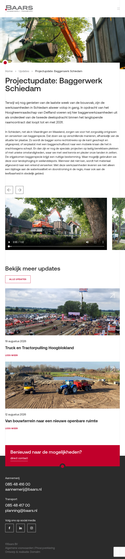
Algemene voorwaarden (19, 547)
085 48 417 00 (17, 505)
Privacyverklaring (45, 547)
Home (9, 71)
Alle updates (18, 279)
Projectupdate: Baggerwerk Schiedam (58, 71)
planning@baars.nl (21, 510)
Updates (24, 71)
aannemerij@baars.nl (23, 489)
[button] (9, 190)
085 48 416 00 (17, 484)
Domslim (35, 551)
